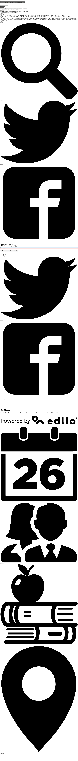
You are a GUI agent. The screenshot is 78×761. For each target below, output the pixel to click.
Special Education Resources (42, 18)
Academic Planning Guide (23, 11)
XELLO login (61, 15)
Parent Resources (17, 19)
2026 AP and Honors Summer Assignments (25, 16)
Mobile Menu (2, 6)
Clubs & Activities (3, 16)
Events (1, 247)
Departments (2, 11)
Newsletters (11, 19)
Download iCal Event (15, 246)
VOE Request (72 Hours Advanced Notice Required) (50, 19)
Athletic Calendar (3, 19)
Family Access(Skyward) (23, 18)
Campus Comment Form (71, 18)
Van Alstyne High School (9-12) (12, 2)
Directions (16, 8)
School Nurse (38, 19)
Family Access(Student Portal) (5, 15)
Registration (2, 18)
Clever (35, 16)
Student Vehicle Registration (22, 15)
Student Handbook (46, 15)
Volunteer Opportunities (62, 18)
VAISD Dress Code (66, 16)
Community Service (59, 16)
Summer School (34, 18)
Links (8, 19)
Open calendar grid (13, 250)
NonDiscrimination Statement (12, 12)
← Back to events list (5, 250)
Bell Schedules (14, 15)
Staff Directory (25, 8)
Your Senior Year (31, 15)
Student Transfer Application (53, 18)
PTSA (30, 18)
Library (5, 12)
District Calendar (3, 248)
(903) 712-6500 (26, 251)
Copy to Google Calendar (5, 246)
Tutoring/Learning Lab (54, 15)
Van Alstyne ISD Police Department (67, 19)
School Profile (10, 9)
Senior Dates (15, 16)
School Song (20, 8)
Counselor (2, 12)
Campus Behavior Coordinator (10, 18)
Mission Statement (16, 9)
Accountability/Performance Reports (7, 8)
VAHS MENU (10, 16)
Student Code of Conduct (38, 15)
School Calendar (23, 19)
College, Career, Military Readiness (11, 11)
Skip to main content (4, 5)
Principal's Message (4, 9)
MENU (17, 18)
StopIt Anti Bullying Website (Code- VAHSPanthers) (46, 16)
